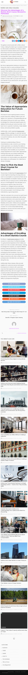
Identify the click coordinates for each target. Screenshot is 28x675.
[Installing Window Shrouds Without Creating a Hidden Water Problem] (14, 449)
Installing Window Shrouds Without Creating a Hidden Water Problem (14, 459)
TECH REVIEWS (6, 659)
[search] (25, 2)
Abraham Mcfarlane (7, 16)
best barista (20, 173)
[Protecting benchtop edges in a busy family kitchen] (14, 349)
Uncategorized (6, 665)
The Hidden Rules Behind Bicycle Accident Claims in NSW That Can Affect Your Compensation (13, 536)
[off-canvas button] (2, 2)
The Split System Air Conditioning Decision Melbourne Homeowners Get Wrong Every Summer (13, 410)
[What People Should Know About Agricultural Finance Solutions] (14, 596)
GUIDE (7, 7)
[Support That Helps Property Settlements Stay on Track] (14, 620)
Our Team (23, 671)
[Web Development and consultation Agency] (14, 2)
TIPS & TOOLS (16, 7)
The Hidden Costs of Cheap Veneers (11, 583)
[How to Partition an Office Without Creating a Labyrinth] (14, 425)
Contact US (17, 671)
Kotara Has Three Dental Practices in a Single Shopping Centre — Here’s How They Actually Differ (14, 484)
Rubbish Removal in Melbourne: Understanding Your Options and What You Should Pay (13, 510)
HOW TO (11, 7)
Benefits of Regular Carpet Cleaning (14, 317)
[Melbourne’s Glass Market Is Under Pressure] (14, 551)
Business (3, 7)
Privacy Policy (11, 671)
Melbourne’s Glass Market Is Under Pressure (13, 560)
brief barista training (13, 239)
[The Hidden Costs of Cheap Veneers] (14, 573)
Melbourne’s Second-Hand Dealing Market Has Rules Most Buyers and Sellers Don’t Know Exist (14, 385)
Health (8, 480)
